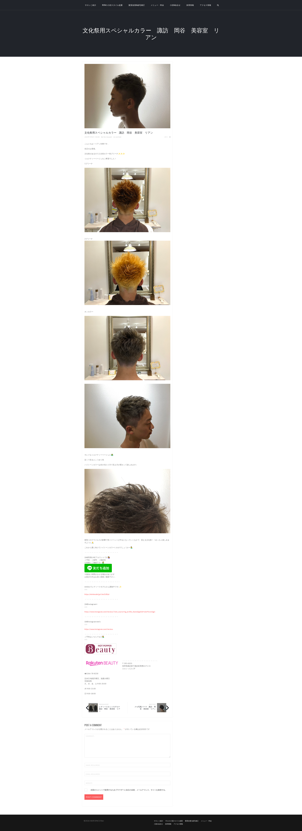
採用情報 (190, 5)
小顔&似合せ (175, 5)
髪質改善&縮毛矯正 (137, 5)
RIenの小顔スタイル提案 (112, 5)
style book (118, 137)
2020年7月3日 (89, 137)
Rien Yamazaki (107, 137)
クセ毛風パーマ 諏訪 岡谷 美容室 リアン (145, 707)
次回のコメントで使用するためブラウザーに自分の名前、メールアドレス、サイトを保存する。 (129, 790)
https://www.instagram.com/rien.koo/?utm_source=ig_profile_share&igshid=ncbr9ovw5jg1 (119, 612)
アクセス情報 (205, 5)
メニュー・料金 (157, 5)
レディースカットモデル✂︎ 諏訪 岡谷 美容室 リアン (110, 708)
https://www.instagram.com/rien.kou (98, 629)
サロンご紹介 (158, 821)
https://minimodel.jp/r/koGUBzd (96, 594)
